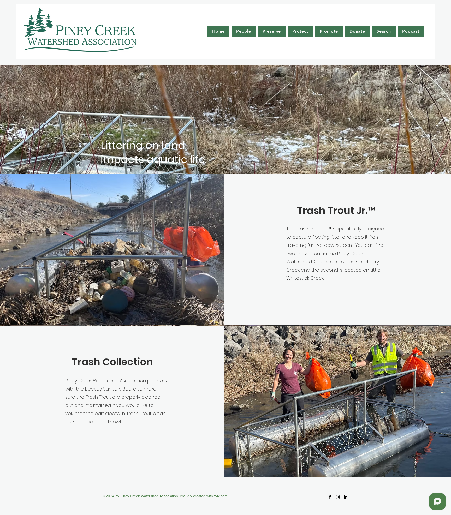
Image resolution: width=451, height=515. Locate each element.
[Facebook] (330, 497)
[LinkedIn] (345, 497)
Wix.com (220, 496)
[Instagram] (337, 497)
